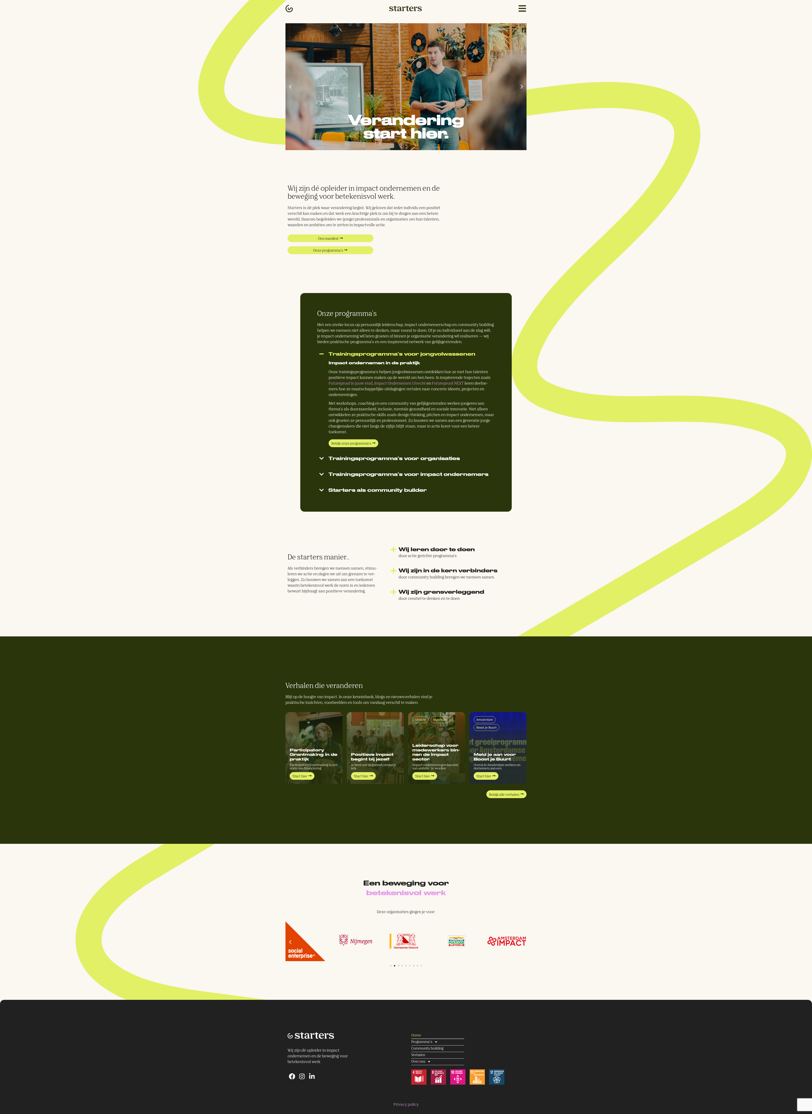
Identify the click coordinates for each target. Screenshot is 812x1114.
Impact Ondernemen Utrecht (400, 383)
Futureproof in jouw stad (351, 383)
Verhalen (418, 1055)
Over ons (418, 1061)
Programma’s (421, 1042)
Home (416, 1035)
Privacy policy (406, 1105)
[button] (290, 86)
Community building (427, 1048)
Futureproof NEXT (448, 383)
